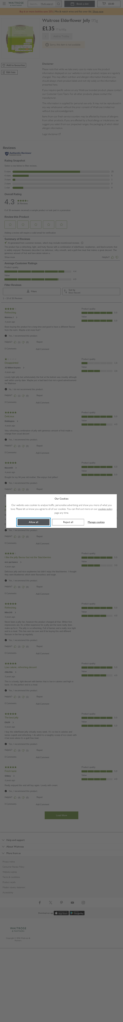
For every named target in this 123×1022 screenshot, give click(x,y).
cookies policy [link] (105, 508)
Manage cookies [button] (96, 522)
